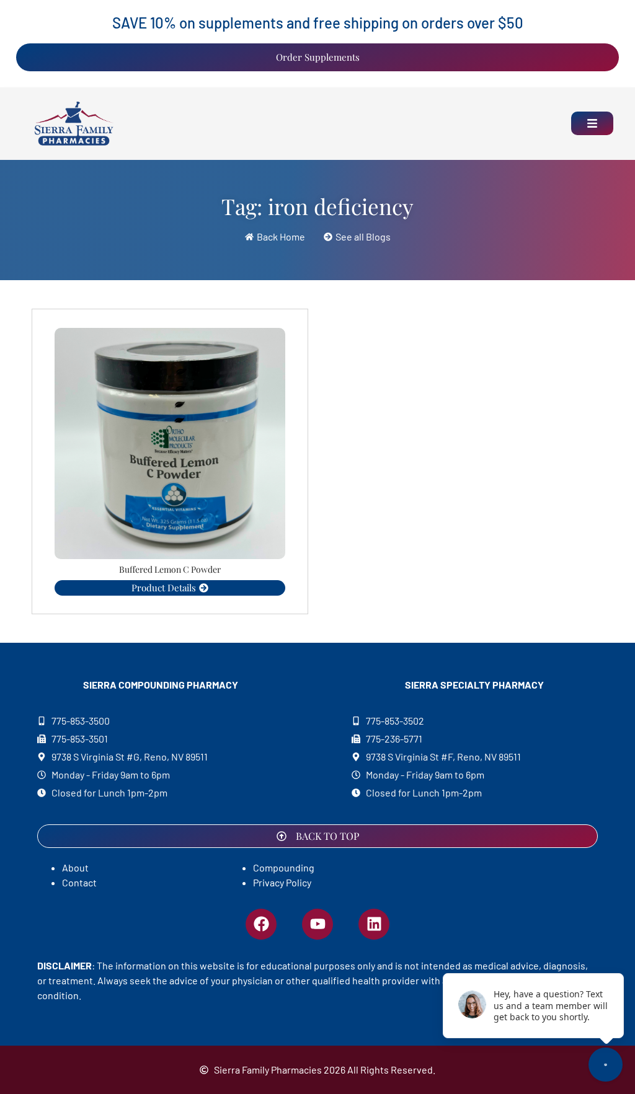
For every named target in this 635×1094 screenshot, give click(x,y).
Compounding (283, 867)
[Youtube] (317, 924)
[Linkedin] (373, 924)
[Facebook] (261, 924)
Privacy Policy (282, 882)
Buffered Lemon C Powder (170, 569)
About (75, 867)
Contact (79, 882)
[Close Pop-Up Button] (608, 961)
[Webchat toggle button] (605, 1065)
